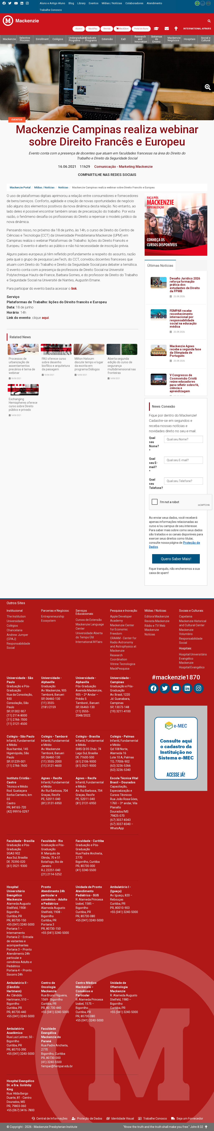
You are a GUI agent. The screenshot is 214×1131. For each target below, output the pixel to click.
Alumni (78, 29)
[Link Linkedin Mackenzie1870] (21, 3)
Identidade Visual (122, 1118)
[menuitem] (52, 3)
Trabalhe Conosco (155, 1118)
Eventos (16, 119)
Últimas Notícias (160, 265)
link (74, 288)
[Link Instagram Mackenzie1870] (27, 3)
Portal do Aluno (141, 29)
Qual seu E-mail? (153, 465)
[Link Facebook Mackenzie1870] (4, 3)
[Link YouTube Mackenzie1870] (16, 3)
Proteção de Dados (89, 1118)
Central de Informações (52, 1118)
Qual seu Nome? (154, 444)
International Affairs (197, 28)
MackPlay (92, 29)
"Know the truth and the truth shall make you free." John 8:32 (164, 1126)
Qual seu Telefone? (155, 484)
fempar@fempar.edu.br (57, 1066)
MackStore (123, 29)
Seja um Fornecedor (190, 1118)
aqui (45, 318)
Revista (107, 29)
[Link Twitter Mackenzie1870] (10, 3)
